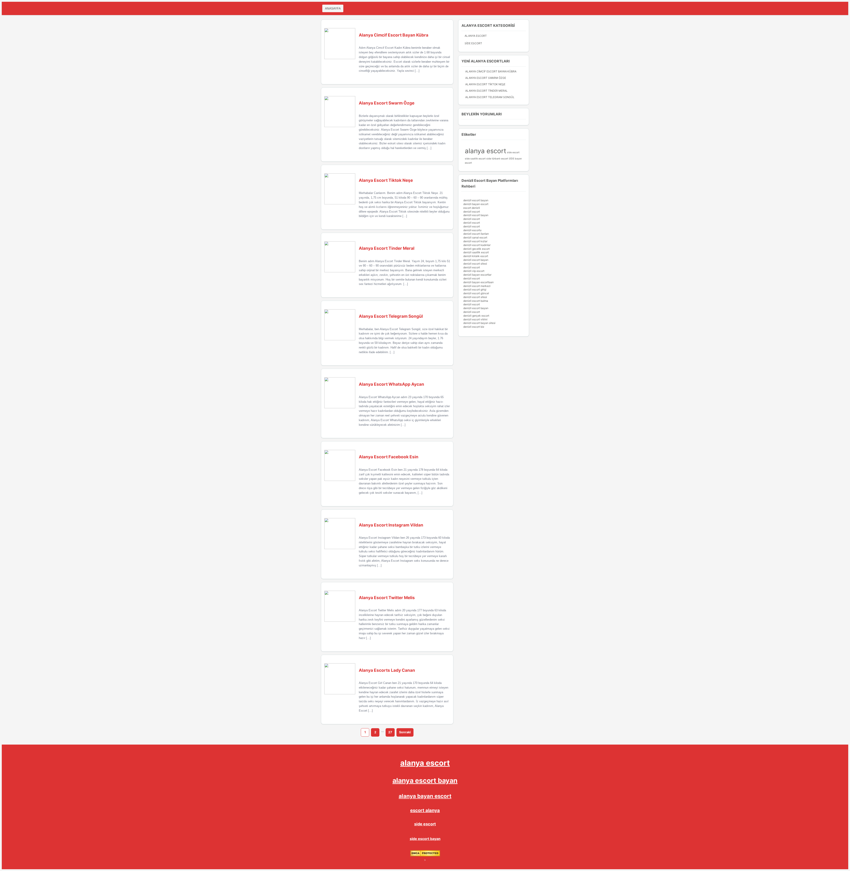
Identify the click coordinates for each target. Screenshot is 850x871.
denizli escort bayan (475, 200)
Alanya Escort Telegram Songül (489, 97)
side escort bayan (425, 838)
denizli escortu (472, 230)
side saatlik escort (475, 158)
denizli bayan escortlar (477, 274)
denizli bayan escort (475, 204)
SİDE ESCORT (473, 43)
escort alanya (425, 810)
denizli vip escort (473, 271)
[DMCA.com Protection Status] (425, 855)
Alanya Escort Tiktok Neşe (485, 84)
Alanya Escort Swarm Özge (485, 77)
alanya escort (485, 151)
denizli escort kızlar (475, 241)
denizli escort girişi (474, 289)
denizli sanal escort (475, 237)
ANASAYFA (333, 8)
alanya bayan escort (425, 796)
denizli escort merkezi (477, 286)
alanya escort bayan (425, 780)
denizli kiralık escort (475, 256)
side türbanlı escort (497, 158)
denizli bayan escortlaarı (478, 282)
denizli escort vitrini (475, 319)
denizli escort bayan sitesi (479, 323)
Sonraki (405, 732)
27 (390, 732)
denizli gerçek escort (476, 315)
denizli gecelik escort (476, 248)
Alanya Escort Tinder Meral (486, 90)
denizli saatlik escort (476, 252)
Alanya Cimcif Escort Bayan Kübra (490, 71)
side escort (513, 152)
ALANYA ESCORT (476, 35)
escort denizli (471, 207)
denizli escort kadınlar (477, 245)
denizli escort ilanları (476, 233)
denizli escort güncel (476, 293)
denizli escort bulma (475, 300)
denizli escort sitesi (475, 263)
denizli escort (471, 211)
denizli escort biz (473, 326)
